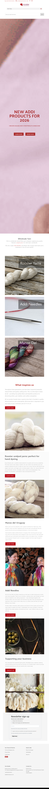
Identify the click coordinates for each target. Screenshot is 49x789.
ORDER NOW (30, 134)
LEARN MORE (18, 134)
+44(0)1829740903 (10, 1)
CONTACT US (10, 670)
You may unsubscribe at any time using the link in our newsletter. (21, 733)
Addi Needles (17, 245)
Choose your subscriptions (17, 719)
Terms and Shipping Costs (9, 750)
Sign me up (14, 736)
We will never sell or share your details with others (19, 728)
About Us (27, 754)
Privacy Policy (7, 752)
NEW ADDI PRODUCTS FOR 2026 (24, 116)
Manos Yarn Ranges (29, 750)
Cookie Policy (7, 754)
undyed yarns (19, 243)
